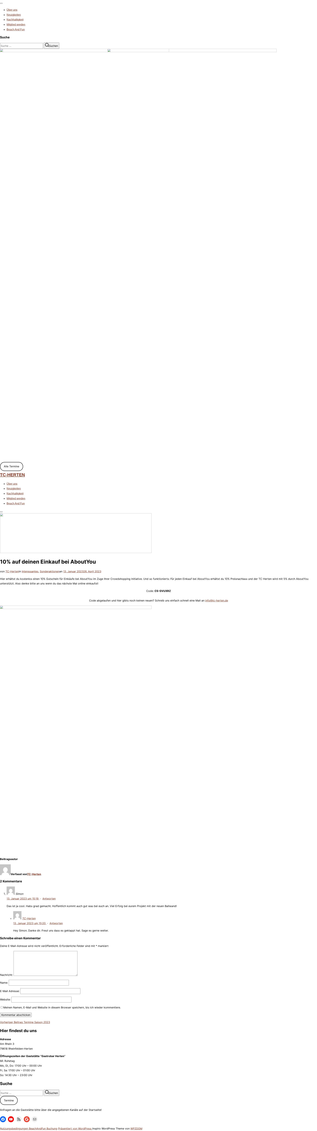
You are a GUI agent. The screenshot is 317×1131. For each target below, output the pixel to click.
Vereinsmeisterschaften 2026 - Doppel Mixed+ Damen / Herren (54, 239)
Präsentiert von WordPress (75, 1128)
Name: (4, 982)
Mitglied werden (16, 24)
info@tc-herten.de (216, 600)
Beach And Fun (16, 29)
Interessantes (30, 571)
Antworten (49, 898)
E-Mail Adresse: (9, 991)
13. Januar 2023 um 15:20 (29, 923)
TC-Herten (12, 474)
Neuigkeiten (14, 14)
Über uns (12, 9)
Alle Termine (11, 466)
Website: (5, 999)
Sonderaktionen (49, 571)
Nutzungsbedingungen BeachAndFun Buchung (28, 1128)
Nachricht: (6, 974)
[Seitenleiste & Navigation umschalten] (1, 511)
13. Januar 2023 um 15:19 (23, 898)
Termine (9, 1100)
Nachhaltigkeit (15, 19)
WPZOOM (136, 1128)
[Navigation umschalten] (1, 3)
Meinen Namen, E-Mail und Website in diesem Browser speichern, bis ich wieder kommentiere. (62, 1007)
